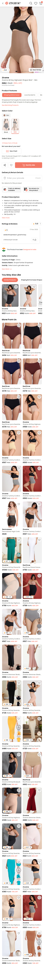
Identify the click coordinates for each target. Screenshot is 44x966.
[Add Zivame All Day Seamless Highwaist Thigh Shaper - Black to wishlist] (16, 287)
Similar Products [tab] (10, 280)
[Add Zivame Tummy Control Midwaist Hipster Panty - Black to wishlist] (39, 504)
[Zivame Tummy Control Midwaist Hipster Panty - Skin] (11, 443)
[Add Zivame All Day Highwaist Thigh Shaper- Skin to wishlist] (19, 790)
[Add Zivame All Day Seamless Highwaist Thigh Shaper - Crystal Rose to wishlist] (39, 826)
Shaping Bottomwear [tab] (11, 95)
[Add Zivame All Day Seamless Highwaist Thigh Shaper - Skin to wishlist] (34, 287)
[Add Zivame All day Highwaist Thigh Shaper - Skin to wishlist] (19, 576)
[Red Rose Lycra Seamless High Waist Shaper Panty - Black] (32, 336)
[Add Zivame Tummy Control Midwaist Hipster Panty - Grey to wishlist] (19, 468)
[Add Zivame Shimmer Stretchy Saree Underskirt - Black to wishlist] (19, 647)
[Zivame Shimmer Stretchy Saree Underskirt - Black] (11, 657)
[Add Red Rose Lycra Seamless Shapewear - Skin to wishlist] (39, 754)
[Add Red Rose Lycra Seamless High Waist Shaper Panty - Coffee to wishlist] (19, 325)
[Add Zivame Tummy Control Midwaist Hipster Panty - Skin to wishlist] (19, 432)
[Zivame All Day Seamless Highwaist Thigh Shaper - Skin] (28, 295)
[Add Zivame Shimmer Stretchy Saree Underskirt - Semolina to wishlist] (19, 933)
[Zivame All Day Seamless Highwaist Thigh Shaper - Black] (10, 295)
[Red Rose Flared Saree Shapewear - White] (32, 550)
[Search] (31, 3)
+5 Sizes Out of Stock (9, 143)
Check (38, 178)
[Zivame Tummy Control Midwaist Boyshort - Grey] (32, 479)
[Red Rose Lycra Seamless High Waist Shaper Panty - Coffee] (11, 336)
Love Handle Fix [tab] (29, 95)
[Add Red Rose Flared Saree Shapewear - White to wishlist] (39, 540)
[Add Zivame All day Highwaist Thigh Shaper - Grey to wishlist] (19, 897)
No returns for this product (34, 189)
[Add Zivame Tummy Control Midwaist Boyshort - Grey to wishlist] (39, 468)
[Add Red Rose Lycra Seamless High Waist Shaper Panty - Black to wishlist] (39, 325)
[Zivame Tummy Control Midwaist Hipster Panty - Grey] (11, 479)
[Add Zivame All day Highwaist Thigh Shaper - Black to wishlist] (39, 576)
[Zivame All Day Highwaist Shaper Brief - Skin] (32, 407)
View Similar (37, 70)
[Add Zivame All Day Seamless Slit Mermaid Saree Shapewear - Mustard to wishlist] (19, 719)
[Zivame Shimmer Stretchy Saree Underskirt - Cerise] (32, 800)
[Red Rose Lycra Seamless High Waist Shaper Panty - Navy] (11, 371)
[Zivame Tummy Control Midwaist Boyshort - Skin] (32, 443)
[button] (2, 3)
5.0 (5, 70)
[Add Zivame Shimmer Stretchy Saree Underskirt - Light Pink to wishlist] (39, 647)
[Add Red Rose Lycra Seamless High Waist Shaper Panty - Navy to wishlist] (19, 361)
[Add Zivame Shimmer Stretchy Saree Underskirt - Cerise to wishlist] (39, 790)
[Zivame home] (13, 3)
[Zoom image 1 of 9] (22, 39)
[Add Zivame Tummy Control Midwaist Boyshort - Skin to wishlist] (39, 432)
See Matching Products (10, 105)
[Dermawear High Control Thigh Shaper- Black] (11, 514)
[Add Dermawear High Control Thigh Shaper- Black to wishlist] (19, 504)
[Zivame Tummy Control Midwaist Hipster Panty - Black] (32, 514)
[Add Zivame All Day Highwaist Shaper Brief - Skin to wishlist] (11, 165)
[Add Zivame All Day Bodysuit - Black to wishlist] (19, 754)
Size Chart (13, 151)
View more (6, 218)
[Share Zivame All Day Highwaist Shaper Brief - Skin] (5, 165)
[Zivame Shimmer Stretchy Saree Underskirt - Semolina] (11, 944)
